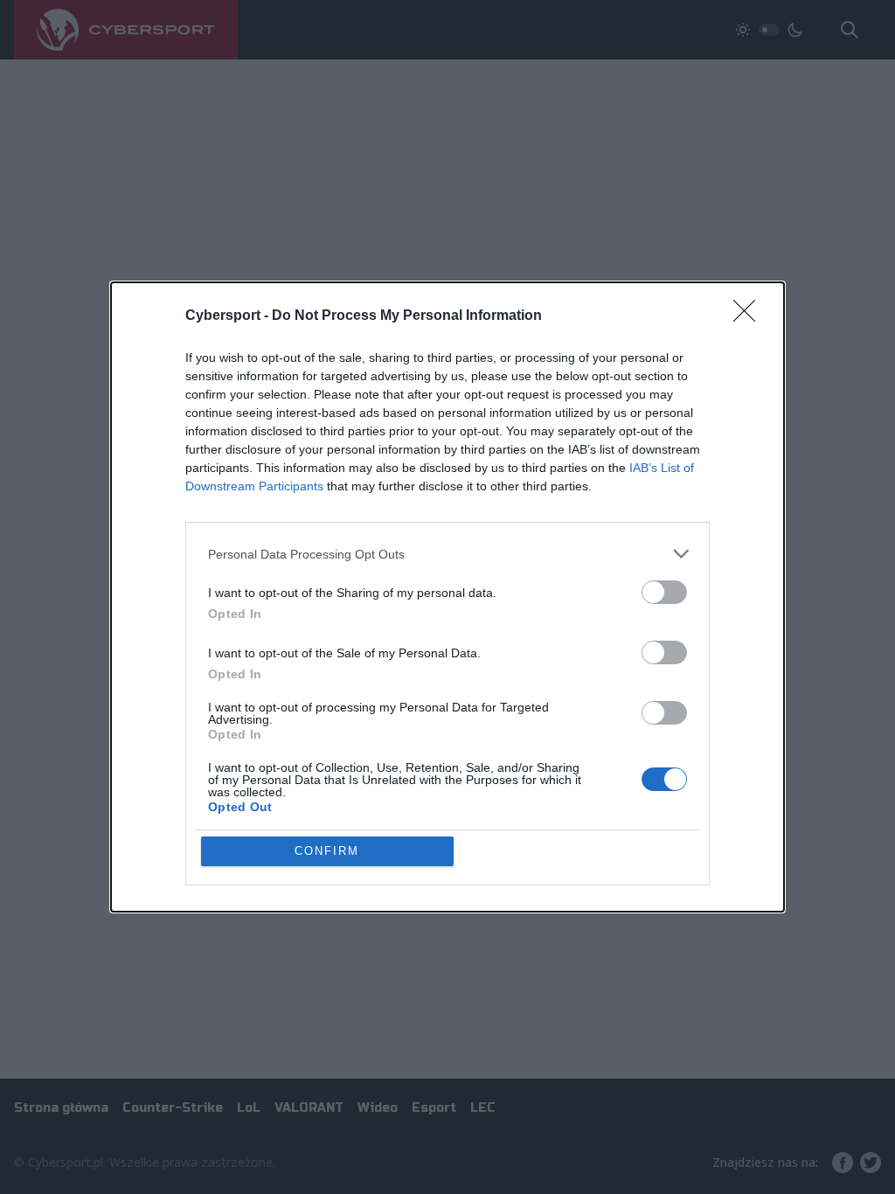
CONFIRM (327, 850)
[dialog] (447, 597)
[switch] (664, 592)
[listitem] (447, 554)
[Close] (750, 316)
